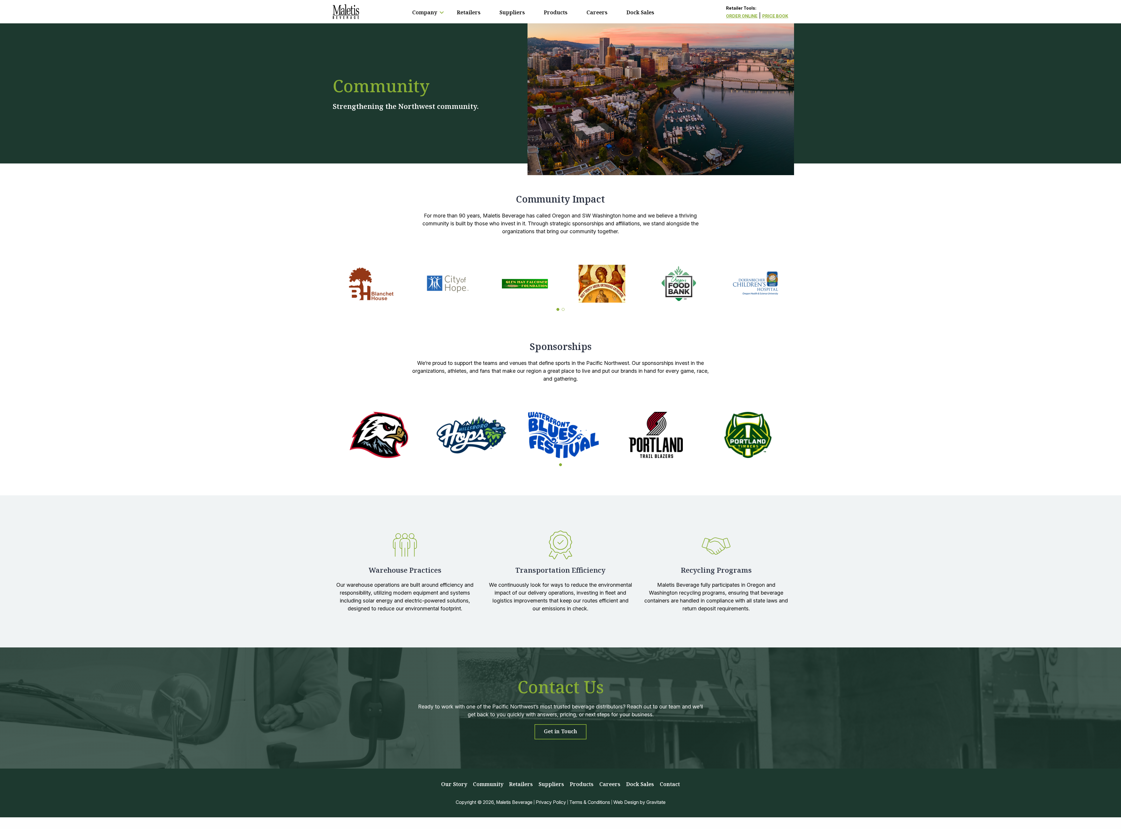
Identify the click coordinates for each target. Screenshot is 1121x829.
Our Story (454, 784)
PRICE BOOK (775, 15)
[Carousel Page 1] (557, 309)
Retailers (469, 12)
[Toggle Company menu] (441, 12)
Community (488, 784)
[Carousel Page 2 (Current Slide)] (563, 309)
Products (556, 12)
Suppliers (512, 12)
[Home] (346, 11)
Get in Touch (560, 731)
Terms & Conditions (589, 802)
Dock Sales (640, 12)
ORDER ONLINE (742, 15)
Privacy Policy (551, 802)
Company (424, 12)
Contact (670, 784)
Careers (597, 12)
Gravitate (656, 802)
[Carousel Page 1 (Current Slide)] (560, 464)
